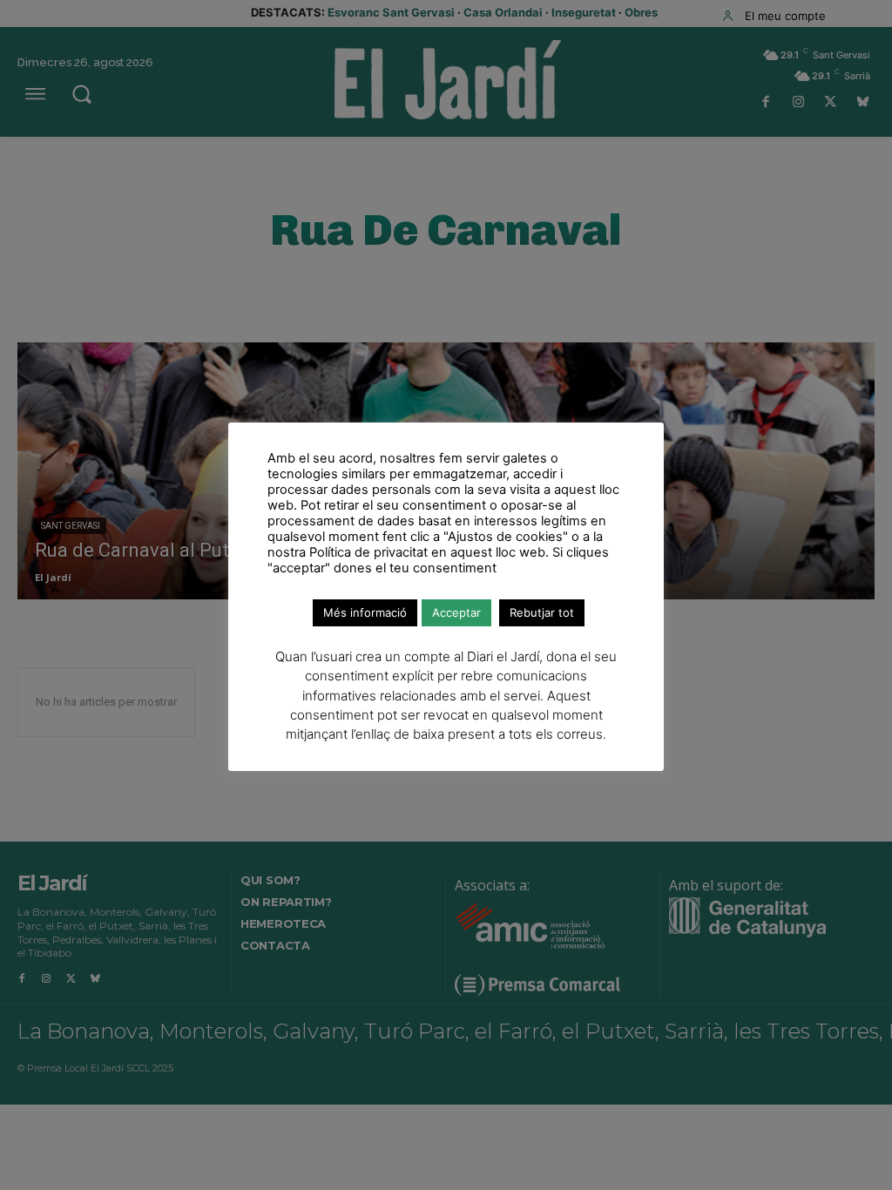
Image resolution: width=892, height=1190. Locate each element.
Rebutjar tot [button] (542, 612)
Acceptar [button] (456, 612)
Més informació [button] (365, 612)
